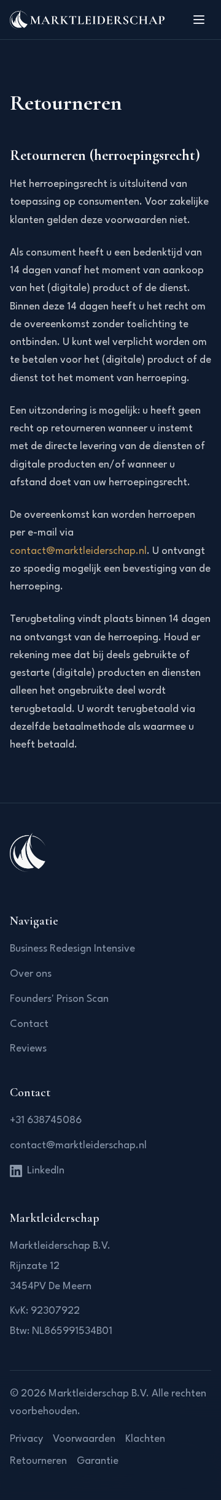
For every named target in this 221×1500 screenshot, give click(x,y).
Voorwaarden (84, 1439)
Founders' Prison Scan (59, 999)
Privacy (26, 1439)
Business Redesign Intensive (72, 949)
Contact (29, 1024)
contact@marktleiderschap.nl (78, 551)
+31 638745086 (46, 1120)
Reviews (28, 1049)
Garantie (97, 1461)
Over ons (31, 974)
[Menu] (199, 19)
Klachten (145, 1439)
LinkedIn (45, 1170)
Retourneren (38, 1461)
